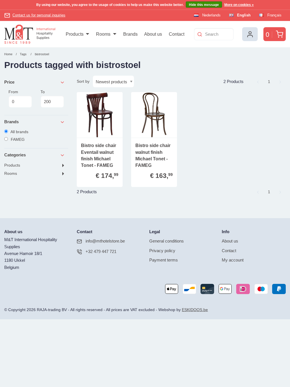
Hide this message (204, 5)
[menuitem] (77, 34)
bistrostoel (42, 54)
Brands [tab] (11, 121)
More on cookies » (239, 5)
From (13, 92)
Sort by (83, 81)
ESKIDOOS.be (195, 310)
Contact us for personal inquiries (38, 15)
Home (8, 54)
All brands (19, 131)
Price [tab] (9, 82)
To (42, 92)
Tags (23, 54)
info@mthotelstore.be (105, 241)
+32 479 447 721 (101, 251)
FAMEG (17, 139)
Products (12, 165)
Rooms (10, 173)
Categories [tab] (15, 154)
